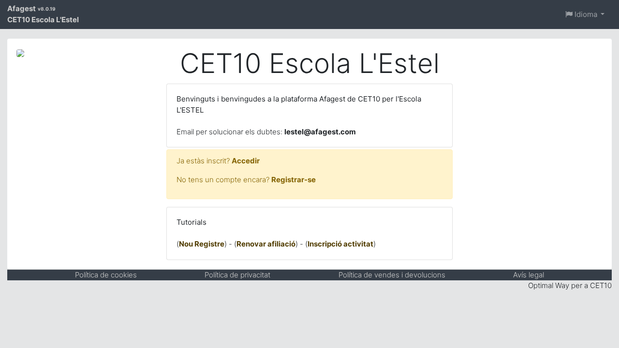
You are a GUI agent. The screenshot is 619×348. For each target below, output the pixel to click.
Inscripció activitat (340, 243)
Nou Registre (201, 243)
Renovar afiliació (265, 243)
